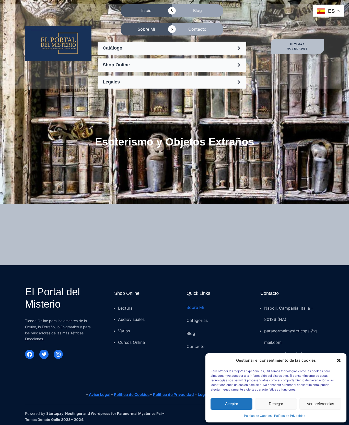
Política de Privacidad (289, 416)
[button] (338, 360)
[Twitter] (44, 354)
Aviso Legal (99, 394)
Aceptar (231, 404)
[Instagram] (58, 354)
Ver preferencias (320, 404)
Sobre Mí (195, 307)
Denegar (276, 404)
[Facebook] (29, 354)
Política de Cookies (258, 416)
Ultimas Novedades (297, 46)
